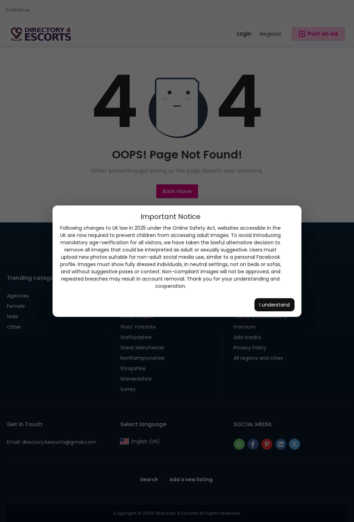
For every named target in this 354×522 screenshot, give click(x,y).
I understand (274, 304)
